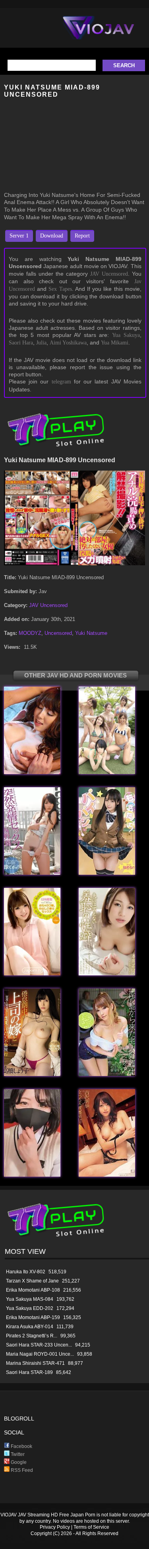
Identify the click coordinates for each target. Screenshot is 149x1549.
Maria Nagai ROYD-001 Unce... (40, 1354)
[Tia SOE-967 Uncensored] (107, 1074)
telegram (61, 382)
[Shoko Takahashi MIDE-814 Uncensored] (32, 1074)
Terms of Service (91, 1527)
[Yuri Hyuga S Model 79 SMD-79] (32, 974)
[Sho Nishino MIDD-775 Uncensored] (32, 873)
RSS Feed (21, 1470)
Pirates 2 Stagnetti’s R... (31, 1336)
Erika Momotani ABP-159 (33, 1317)
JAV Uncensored (109, 274)
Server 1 (19, 236)
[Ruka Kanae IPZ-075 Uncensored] (107, 873)
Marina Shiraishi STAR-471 (35, 1363)
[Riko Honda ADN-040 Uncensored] (107, 974)
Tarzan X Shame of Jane (32, 1281)
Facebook (21, 1446)
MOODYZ (30, 633)
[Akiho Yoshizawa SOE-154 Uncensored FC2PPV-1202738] (107, 1175)
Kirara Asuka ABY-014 (29, 1326)
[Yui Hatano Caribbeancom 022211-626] (32, 772)
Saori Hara (21, 343)
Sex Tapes (60, 289)
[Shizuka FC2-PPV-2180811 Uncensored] (32, 1175)
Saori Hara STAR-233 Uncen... (39, 1345)
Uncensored (58, 633)
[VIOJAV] (98, 34)
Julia (41, 343)
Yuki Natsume (91, 633)
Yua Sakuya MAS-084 (29, 1299)
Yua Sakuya (126, 335)
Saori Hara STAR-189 (29, 1372)
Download (51, 236)
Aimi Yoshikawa (68, 343)
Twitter (17, 1454)
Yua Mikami (114, 343)
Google (18, 1462)
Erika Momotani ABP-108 (33, 1290)
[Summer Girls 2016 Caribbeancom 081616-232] (107, 772)
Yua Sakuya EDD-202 (29, 1308)
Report (82, 236)
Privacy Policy (55, 1527)
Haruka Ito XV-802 (25, 1272)
